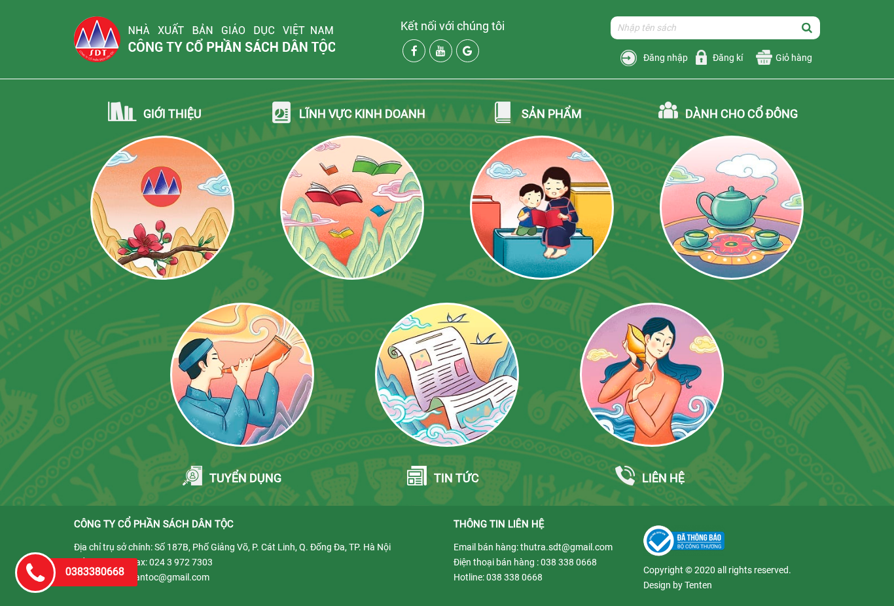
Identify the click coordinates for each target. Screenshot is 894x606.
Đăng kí (728, 57)
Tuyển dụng (245, 478)
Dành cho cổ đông (741, 114)
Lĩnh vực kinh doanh (362, 114)
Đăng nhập (665, 57)
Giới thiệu (172, 114)
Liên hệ (663, 478)
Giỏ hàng (794, 57)
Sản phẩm (552, 114)
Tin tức (456, 478)
